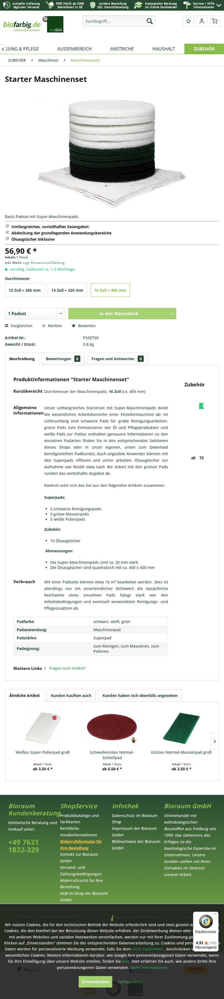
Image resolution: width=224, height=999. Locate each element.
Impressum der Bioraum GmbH (134, 831)
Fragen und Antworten (117, 358)
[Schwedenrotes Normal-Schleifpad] (112, 728)
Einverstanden (95, 981)
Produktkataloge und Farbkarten (79, 819)
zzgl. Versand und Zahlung (43, 262)
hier (125, 961)
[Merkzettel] (188, 21)
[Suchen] (149, 21)
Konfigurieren (130, 981)
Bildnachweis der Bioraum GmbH (136, 845)
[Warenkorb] (215, 21)
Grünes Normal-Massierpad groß (181, 752)
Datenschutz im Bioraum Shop (134, 819)
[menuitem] (207, 5)
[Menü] (215, 915)
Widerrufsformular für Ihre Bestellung (81, 845)
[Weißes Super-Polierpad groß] (42, 728)
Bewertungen (62, 358)
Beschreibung (22, 358)
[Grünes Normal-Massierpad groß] (181, 728)
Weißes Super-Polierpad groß (43, 752)
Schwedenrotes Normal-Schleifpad (112, 755)
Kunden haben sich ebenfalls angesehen (140, 695)
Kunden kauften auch (71, 695)
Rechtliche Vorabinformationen (78, 831)
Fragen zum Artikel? (67, 668)
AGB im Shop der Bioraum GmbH (84, 896)
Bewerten (86, 325)
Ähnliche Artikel (24, 695)
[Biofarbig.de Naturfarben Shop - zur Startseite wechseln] (34, 28)
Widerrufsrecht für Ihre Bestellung (81, 884)
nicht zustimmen (147, 949)
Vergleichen (21, 325)
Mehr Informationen (148, 967)
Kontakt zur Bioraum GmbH (79, 857)
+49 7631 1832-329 (23, 846)
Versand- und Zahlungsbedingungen (81, 870)
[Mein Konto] (201, 21)
